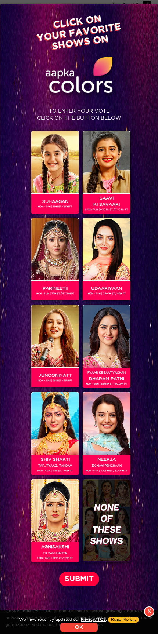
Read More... (123, 620)
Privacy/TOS (93, 620)
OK (79, 627)
